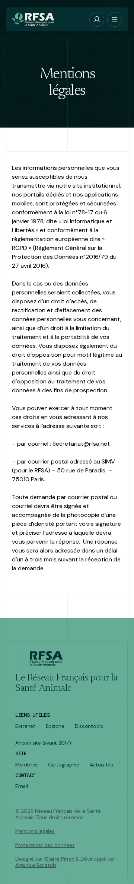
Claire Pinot (59, 858)
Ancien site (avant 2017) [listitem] (43, 743)
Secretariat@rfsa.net (81, 444)
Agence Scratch (35, 865)
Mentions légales (35, 831)
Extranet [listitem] (25, 726)
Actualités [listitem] (101, 765)
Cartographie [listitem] (63, 765)
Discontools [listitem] (89, 726)
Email (21, 786)
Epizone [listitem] (55, 726)
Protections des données (45, 845)
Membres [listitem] (26, 765)
